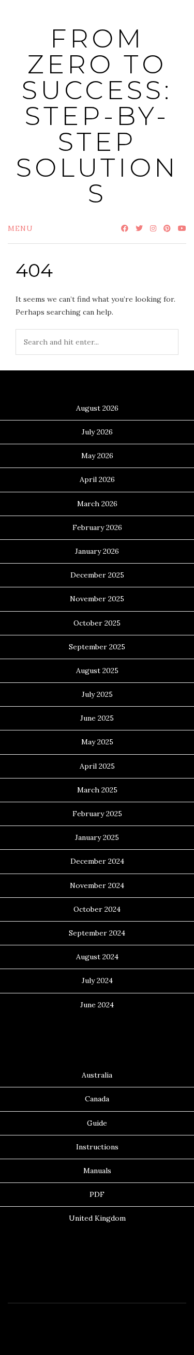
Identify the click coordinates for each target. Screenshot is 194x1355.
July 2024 (97, 980)
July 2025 (97, 694)
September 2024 (97, 933)
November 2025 (97, 598)
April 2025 (97, 766)
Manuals (97, 1170)
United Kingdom (97, 1218)
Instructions (97, 1146)
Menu (20, 228)
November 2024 (97, 885)
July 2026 (97, 432)
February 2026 (97, 527)
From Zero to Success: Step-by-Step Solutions (97, 116)
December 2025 (97, 575)
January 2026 (97, 551)
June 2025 (97, 718)
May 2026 (97, 455)
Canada (97, 1098)
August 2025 (97, 670)
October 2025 (97, 623)
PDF (97, 1194)
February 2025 (97, 813)
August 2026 (97, 408)
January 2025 (97, 837)
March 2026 (97, 503)
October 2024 (97, 909)
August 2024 (97, 956)
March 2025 (97, 790)
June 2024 (97, 1004)
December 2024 (97, 861)
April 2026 (97, 479)
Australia (97, 1075)
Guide (97, 1123)
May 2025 (97, 741)
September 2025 (97, 646)
